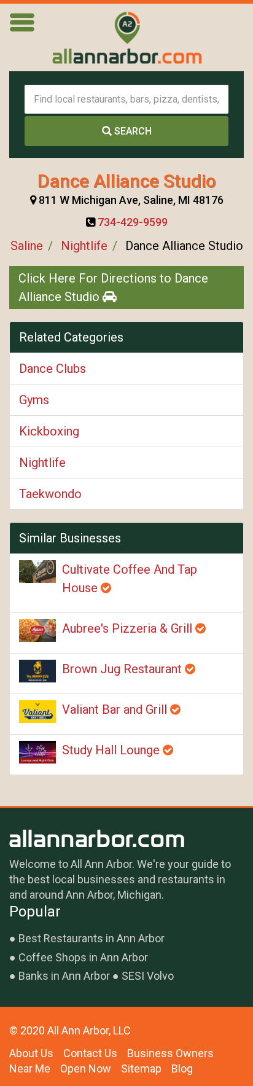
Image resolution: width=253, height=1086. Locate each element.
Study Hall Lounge (112, 750)
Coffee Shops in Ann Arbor (83, 957)
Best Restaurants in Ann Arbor (91, 938)
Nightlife (84, 245)
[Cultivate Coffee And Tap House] (37, 571)
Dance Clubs (52, 368)
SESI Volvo (148, 975)
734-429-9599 (133, 222)
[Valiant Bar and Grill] (37, 711)
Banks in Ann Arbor (64, 975)
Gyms (34, 400)
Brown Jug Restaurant (123, 669)
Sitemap (141, 1068)
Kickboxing (49, 431)
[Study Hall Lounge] (37, 752)
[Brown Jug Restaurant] (37, 671)
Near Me (29, 1068)
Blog (182, 1068)
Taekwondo (50, 493)
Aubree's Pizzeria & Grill (128, 628)
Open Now (85, 1068)
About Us (31, 1053)
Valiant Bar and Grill (116, 709)
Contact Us (90, 1053)
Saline (26, 245)
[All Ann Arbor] (126, 37)
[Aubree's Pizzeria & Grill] (37, 630)
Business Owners (170, 1053)
